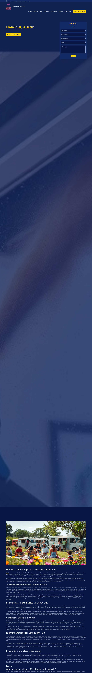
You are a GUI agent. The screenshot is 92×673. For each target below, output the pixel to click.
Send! (73, 56)
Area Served (54, 11)
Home (30, 11)
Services (35, 11)
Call (79, 11)
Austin (7, 573)
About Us (46, 11)
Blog (41, 11)
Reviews (61, 11)
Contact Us (68, 11)
